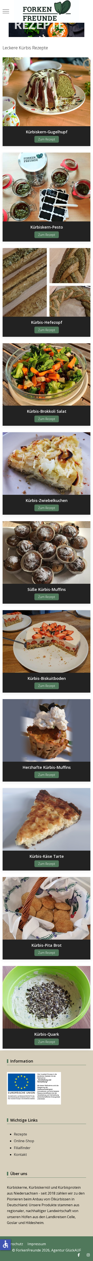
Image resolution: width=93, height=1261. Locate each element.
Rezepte (20, 1134)
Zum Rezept (46, 139)
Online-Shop (24, 1140)
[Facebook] (79, 1255)
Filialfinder (22, 1147)
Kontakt (20, 1154)
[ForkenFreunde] (46, 11)
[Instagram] (88, 1255)
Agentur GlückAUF (66, 1250)
